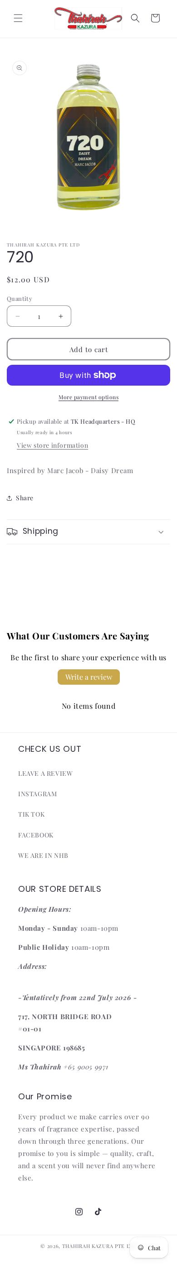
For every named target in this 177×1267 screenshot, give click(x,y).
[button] (18, 18)
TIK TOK (31, 814)
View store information (52, 445)
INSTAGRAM (37, 793)
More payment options (88, 397)
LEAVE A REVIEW (45, 773)
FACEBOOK (36, 835)
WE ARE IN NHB (43, 855)
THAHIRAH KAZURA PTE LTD (99, 1246)
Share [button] (25, 497)
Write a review (88, 677)
